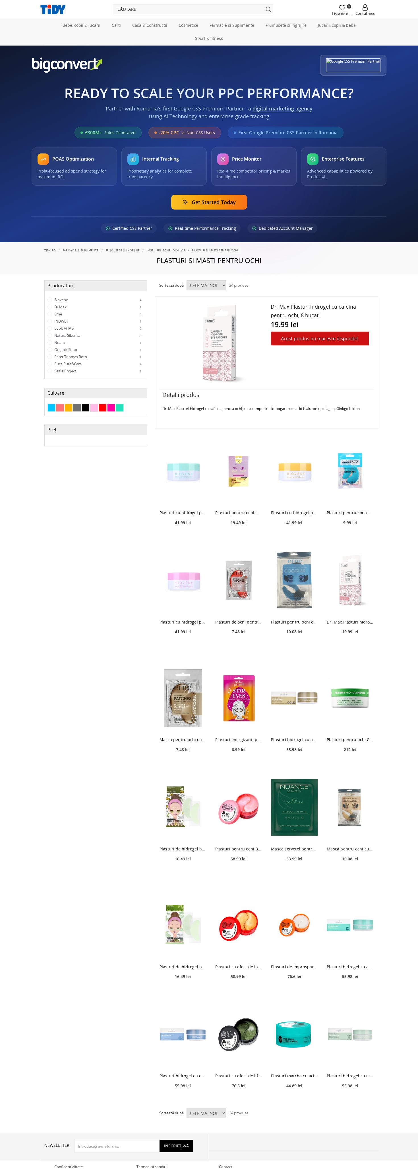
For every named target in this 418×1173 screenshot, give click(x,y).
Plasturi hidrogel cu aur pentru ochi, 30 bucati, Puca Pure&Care (294, 739)
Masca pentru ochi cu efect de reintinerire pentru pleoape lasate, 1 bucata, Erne (350, 849)
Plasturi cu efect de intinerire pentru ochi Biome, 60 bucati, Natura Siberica (238, 966)
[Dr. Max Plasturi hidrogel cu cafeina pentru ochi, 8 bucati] (350, 580)
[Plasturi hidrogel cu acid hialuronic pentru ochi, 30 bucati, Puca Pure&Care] (350, 925)
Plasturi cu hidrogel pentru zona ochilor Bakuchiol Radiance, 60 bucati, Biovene (183, 622)
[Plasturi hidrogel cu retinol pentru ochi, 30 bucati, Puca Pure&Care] (350, 1034)
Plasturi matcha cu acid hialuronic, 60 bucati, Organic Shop (294, 1075)
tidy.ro (50, 250)
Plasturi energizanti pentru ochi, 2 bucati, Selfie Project (238, 739)
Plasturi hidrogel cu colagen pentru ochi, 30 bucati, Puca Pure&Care (183, 1075)
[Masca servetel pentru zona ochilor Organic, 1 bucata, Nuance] (294, 807)
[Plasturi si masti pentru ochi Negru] (86, 408)
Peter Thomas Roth (97, 356)
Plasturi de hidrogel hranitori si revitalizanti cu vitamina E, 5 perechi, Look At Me (183, 849)
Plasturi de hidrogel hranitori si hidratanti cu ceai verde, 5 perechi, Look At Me (183, 966)
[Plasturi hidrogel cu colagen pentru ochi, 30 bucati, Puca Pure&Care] (183, 1034)
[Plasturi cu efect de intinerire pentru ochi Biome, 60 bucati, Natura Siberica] (238, 925)
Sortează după (171, 285)
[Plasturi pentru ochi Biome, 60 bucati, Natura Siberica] (238, 807)
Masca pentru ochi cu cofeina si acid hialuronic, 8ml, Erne (183, 739)
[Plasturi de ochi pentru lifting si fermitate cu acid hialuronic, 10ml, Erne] (238, 580)
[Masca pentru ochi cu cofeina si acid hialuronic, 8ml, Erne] (183, 698)
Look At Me (97, 328)
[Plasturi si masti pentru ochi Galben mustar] (69, 408)
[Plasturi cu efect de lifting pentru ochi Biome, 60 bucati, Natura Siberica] (238, 1034)
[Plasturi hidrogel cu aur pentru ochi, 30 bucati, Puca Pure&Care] (294, 698)
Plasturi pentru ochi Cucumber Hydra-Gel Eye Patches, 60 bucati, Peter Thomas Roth (350, 739)
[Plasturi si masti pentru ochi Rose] (94, 408)
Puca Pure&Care (97, 363)
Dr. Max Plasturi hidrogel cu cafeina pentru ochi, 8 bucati (350, 622)
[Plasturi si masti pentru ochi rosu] (103, 408)
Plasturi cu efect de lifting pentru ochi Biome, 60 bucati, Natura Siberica (238, 1075)
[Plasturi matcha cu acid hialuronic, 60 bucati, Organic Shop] (294, 1034)
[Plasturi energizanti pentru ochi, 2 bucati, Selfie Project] (238, 698)
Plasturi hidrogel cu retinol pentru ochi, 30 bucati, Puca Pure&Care (350, 1075)
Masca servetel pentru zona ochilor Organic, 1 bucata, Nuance (294, 849)
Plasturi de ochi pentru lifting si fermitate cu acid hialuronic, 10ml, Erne (238, 622)
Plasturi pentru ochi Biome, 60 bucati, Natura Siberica (238, 849)
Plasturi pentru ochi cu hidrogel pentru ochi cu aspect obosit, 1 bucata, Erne (294, 622)
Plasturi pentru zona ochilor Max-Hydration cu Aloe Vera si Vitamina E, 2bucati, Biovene (350, 512)
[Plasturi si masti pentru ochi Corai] (60, 408)
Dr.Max (97, 306)
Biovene (97, 299)
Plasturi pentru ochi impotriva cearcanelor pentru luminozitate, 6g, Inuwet (238, 512)
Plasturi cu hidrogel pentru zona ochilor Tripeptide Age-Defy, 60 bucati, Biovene (183, 512)
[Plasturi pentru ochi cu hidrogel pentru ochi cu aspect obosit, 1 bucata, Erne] (294, 580)
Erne (97, 314)
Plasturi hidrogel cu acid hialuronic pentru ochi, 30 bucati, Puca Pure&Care (350, 966)
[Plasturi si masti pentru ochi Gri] (77, 408)
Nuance (97, 342)
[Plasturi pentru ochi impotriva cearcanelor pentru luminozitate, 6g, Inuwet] (238, 471)
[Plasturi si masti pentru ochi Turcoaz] (120, 408)
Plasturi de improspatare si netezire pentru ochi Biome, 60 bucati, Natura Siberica (294, 966)
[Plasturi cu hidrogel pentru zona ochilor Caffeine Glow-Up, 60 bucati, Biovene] (294, 471)
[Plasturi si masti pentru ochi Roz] (111, 408)
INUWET (97, 321)
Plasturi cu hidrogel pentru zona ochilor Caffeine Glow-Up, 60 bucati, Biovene (294, 512)
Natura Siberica (97, 335)
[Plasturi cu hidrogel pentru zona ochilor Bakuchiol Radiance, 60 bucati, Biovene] (183, 580)
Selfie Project (97, 371)
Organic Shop (97, 349)
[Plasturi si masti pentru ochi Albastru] (51, 408)
